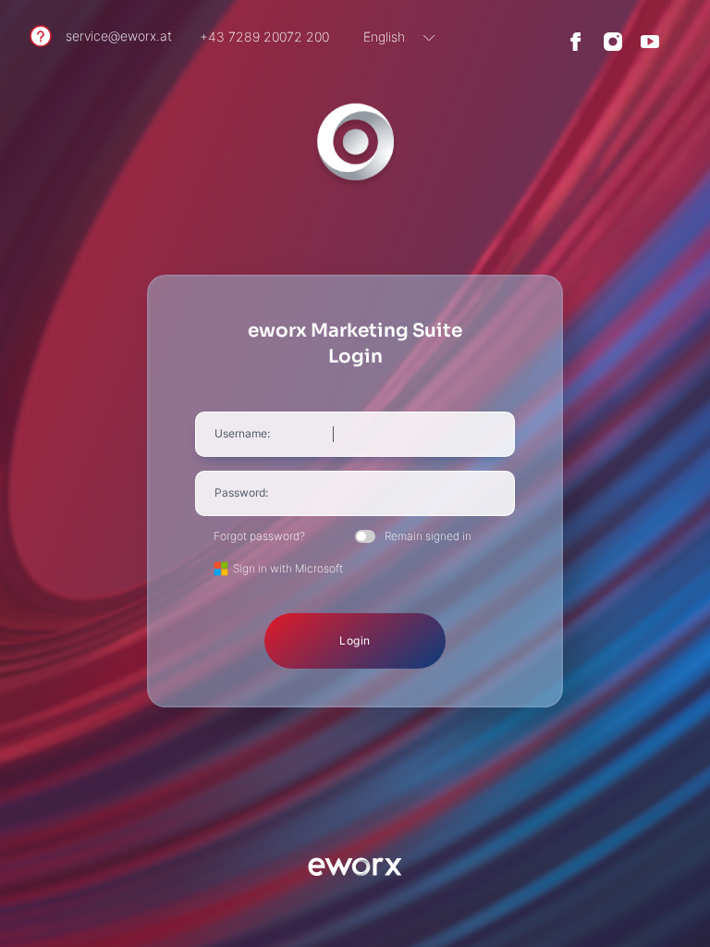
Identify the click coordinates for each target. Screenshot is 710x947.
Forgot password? (259, 536)
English (384, 36)
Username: (242, 433)
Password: (241, 492)
